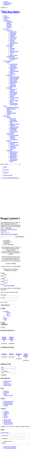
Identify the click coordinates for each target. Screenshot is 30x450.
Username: (4, 295)
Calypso (12, 52)
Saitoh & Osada (14, 71)
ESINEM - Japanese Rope (14, 126)
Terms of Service (8, 395)
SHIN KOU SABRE (9, 285)
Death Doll (13, 38)
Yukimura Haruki (14, 78)
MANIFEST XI (14, 152)
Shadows (12, 48)
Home (5, 167)
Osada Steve (13, 81)
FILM (5, 106)
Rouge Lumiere (14, 51)
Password (4, 438)
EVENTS (9, 150)
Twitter (5, 414)
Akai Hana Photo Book (13, 119)
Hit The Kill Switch (13, 148)
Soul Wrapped (14, 43)
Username (5, 435)
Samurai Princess (12, 40)
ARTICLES (6, 116)
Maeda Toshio (14, 82)
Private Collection (8, 401)
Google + (6, 417)
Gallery (9, 23)
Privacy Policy (7, 384)
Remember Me (8, 441)
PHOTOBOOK (7, 61)
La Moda (12, 36)
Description (7, 240)
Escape (12, 50)
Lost (11, 54)
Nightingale (13, 34)
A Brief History (14, 67)
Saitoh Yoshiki (14, 79)
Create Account (8, 402)
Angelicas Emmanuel (13, 84)
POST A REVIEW (8, 244)
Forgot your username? (10, 448)
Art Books (5, 317)
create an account (5, 432)
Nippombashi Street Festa (13, 154)
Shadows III (18, 355)
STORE (5, 19)
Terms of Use (7, 385)
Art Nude (9, 24)
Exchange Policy (8, 404)
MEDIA (9, 141)
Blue (11, 47)
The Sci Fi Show (14, 145)
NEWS (9, 117)
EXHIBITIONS (11, 56)
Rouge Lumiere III (11, 338)
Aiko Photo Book (14, 124)
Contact (9, 27)
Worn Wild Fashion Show (14, 158)
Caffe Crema (13, 37)
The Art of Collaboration (13, 138)
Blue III (11, 354)
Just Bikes (12, 146)
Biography (9, 22)
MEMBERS (6, 17)
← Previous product (6, 178)
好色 (8, 62)
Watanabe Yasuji (14, 76)
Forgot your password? (10, 446)
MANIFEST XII (14, 156)
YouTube (6, 411)
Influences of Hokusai (13, 90)
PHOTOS (6, 29)
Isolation (4, 354)
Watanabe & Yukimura (13, 69)
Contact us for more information (9, 234)
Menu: (2, 164)
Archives (9, 26)
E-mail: (2, 298)
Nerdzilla (12, 143)
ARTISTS (9, 75)
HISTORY (9, 88)
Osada (11, 72)
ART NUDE (10, 45)
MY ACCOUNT (8, 3)
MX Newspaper (14, 142)
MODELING (10, 134)
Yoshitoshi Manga (13, 95)
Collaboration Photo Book (13, 129)
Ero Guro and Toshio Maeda (14, 103)
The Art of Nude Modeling (14, 136)
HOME (5, 16)
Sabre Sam (13, 86)
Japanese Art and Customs (13, 92)
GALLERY (10, 30)
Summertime (13, 31)
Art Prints (6, 169)
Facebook (6, 413)
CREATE (6, 2)
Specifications (7, 241)
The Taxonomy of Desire (14, 59)
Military (12, 44)
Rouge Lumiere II (4, 338)
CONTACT (7, 4)
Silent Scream (14, 55)
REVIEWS (6, 243)
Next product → (15, 178)
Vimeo (5, 415)
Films (5, 319)
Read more (8, 228)
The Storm (13, 33)
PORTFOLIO (7, 20)
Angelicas (12, 74)
